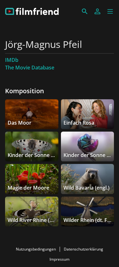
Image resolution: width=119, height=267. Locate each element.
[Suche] (84, 11)
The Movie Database (29, 67)
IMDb (11, 59)
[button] (110, 11)
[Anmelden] (97, 11)
